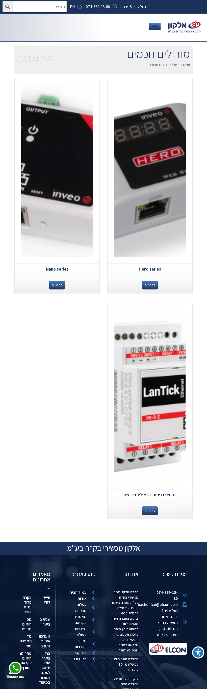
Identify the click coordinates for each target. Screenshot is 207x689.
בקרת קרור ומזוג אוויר (27, 605)
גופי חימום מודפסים (24, 624)
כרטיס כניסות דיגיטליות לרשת (149, 495)
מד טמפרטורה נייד (23, 641)
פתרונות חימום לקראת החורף (25, 661)
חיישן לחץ (46, 600)
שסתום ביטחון (44, 622)
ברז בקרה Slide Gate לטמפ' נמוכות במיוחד (44, 668)
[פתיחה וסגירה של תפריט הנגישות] (198, 652)
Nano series (57, 269)
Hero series (150, 269)
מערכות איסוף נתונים (44, 641)
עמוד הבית (182, 64)
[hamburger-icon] (155, 26)
